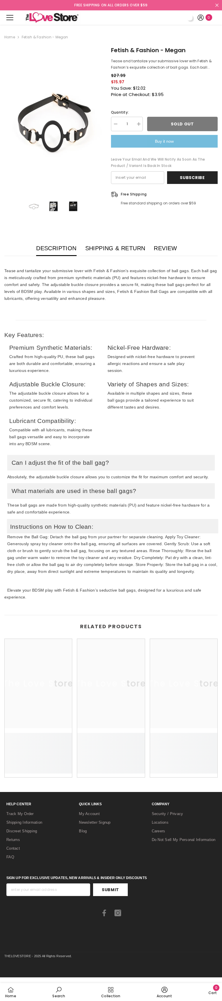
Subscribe (192, 177)
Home (9, 37)
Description (56, 248)
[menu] (9, 17)
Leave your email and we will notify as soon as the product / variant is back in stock (158, 162)
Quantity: (120, 112)
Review (165, 248)
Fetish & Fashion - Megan (148, 50)
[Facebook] (104, 913)
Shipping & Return (115, 248)
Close (217, 5)
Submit (110, 890)
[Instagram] (118, 913)
